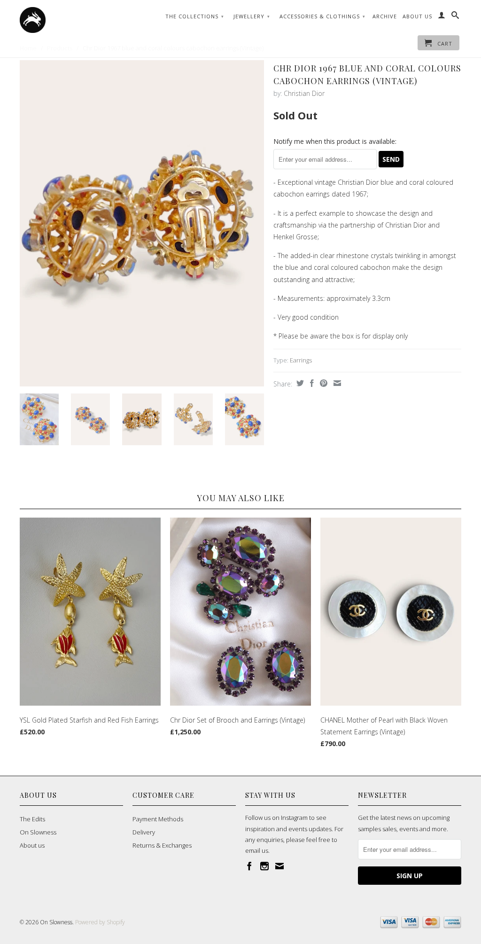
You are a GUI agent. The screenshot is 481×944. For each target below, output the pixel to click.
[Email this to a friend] (336, 383)
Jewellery (251, 16)
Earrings (301, 360)
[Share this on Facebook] (311, 383)
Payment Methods (157, 819)
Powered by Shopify (100, 922)
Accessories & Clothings (322, 16)
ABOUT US (417, 16)
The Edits (32, 819)
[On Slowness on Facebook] (249, 866)
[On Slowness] (71, 20)
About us (32, 845)
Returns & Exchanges (162, 845)
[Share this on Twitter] (299, 383)
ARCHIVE (384, 16)
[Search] (455, 17)
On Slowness (38, 832)
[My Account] (442, 17)
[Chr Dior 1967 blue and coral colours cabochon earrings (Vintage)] (142, 223)
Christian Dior (304, 93)
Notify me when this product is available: (334, 141)
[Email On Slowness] (279, 866)
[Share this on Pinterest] (322, 383)
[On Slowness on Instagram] (264, 866)
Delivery (143, 832)
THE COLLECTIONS (194, 16)
